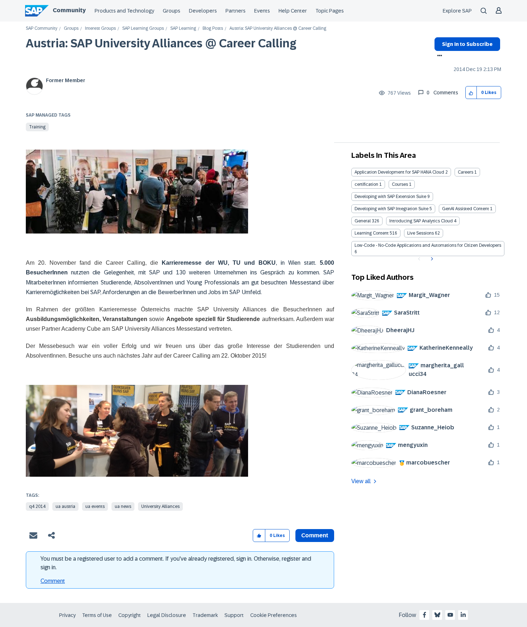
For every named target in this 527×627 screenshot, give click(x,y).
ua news (123, 506)
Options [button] (438, 56)
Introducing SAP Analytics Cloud (421, 220)
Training (37, 126)
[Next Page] (431, 259)
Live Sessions (420, 233)
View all (361, 481)
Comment (53, 581)
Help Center (293, 11)
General (363, 220)
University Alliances (160, 506)
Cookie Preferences (273, 615)
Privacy (67, 615)
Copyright (129, 615)
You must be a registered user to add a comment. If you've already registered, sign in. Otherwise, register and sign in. (176, 563)
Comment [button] (314, 535)
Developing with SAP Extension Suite (390, 196)
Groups (171, 11)
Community (69, 10)
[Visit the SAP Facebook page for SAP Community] (424, 615)
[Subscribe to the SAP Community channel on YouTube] (450, 615)
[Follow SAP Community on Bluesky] (437, 615)
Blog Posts (213, 28)
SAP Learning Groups (143, 28)
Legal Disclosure (166, 615)
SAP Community (41, 28)
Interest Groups (100, 28)
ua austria (65, 506)
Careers (465, 172)
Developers (203, 11)
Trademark (205, 615)
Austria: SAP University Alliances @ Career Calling (161, 43)
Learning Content (372, 233)
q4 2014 (37, 506)
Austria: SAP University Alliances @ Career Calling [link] (277, 28)
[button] (471, 92)
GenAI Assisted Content (465, 208)
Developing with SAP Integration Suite (391, 208)
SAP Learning (183, 28)
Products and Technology (124, 11)
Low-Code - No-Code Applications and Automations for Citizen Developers (428, 245)
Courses (400, 184)
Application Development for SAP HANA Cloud (399, 172)
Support (234, 615)
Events (262, 11)
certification (366, 184)
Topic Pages (329, 11)
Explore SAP (457, 11)
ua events (95, 506)
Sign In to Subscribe (467, 44)
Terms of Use (97, 615)
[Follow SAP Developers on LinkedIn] (463, 615)
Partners (235, 11)
